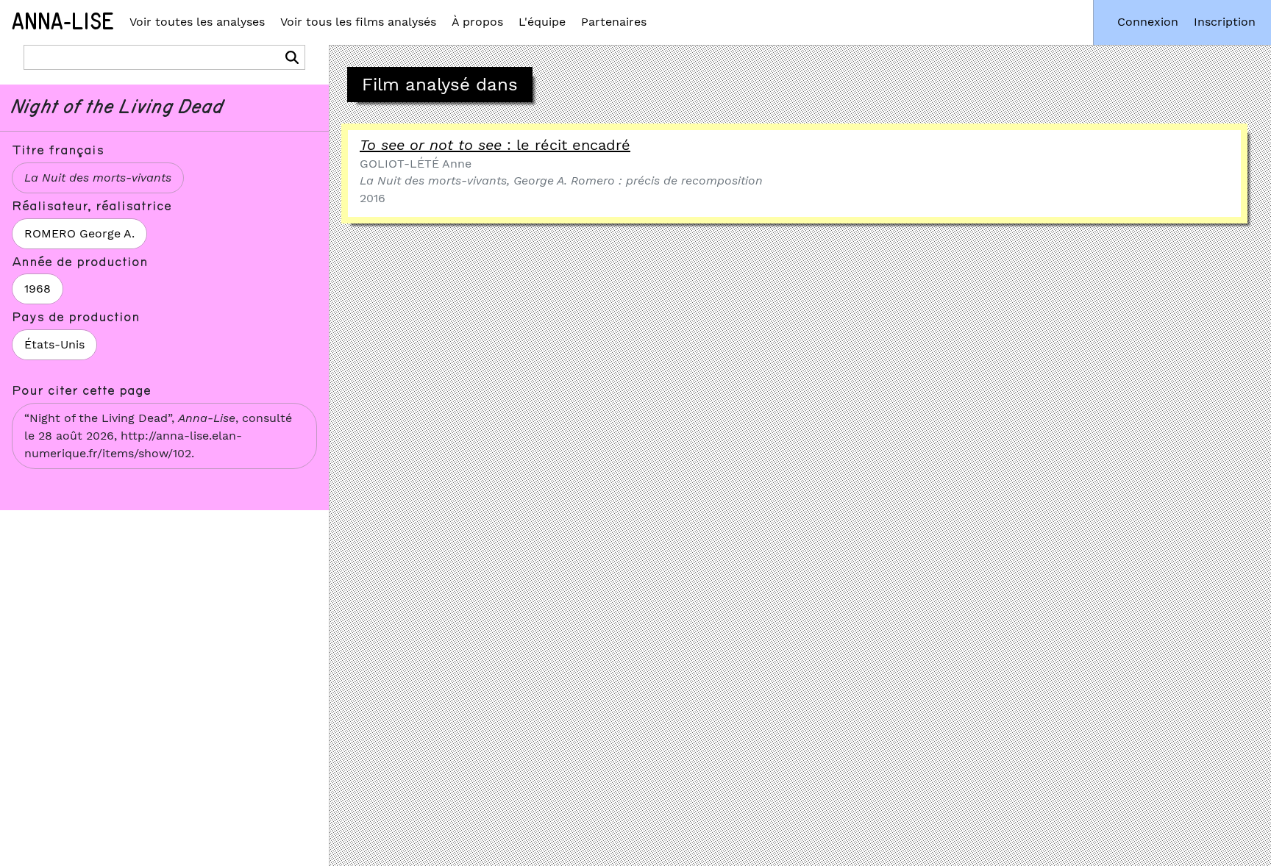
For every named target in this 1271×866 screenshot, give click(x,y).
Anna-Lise (63, 22)
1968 (37, 289)
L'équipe (542, 22)
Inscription (1225, 22)
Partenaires (614, 22)
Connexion (1147, 22)
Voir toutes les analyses (197, 22)
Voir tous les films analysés (358, 22)
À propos (477, 22)
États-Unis (54, 344)
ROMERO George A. (79, 233)
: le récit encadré (495, 145)
